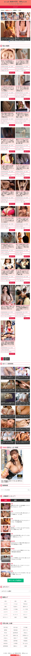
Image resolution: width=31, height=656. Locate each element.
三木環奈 (15, 643)
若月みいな (20, 278)
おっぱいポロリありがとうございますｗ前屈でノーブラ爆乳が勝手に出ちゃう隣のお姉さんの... (22, 167)
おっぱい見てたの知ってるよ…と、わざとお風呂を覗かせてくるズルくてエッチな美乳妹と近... (22, 88)
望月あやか (7, 278)
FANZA (2, 173)
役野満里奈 (5, 646)
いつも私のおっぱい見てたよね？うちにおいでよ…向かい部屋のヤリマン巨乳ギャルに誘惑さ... (7, 88)
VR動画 (2, 70)
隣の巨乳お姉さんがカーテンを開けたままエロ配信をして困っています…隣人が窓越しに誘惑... (22, 115)
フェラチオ (7, 175)
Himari (5, 632)
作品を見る (12, 318)
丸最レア (15, 638)
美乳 (17, 96)
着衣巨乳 (6, 609)
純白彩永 (6, 643)
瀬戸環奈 (15, 640)
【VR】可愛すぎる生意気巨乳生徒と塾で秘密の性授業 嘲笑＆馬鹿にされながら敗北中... (7, 343)
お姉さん (3, 147)
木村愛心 (6, 640)
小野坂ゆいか (25, 635)
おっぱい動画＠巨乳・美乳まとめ (15, 1)
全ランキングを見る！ (15, 580)
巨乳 (6, 70)
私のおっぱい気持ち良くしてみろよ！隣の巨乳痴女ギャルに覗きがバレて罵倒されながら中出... (7, 62)
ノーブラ (18, 175)
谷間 (24, 201)
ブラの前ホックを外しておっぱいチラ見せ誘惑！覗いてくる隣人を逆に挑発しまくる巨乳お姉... (22, 220)
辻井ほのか (21, 199)
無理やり (20, 149)
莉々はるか (25, 643)
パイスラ (25, 611)
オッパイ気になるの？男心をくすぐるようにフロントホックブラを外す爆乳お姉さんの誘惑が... (7, 220)
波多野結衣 (15, 632)
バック (5, 123)
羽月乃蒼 (6, 627)
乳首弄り (15, 606)
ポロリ (21, 175)
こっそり (18, 280)
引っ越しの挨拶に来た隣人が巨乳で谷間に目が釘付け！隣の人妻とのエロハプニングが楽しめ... (7, 167)
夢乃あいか (7, 147)
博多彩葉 (15, 630)
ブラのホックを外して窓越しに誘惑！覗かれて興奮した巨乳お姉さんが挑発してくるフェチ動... (7, 272)
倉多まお (7, 252)
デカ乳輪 (15, 609)
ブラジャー (18, 201)
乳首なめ (25, 603)
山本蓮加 (21, 226)
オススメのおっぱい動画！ (6, 316)
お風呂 (17, 70)
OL (1, 121)
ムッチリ (6, 614)
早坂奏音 (25, 640)
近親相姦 (22, 96)
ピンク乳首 (21, 70)
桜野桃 (5, 630)
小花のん (6, 638)
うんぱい (24, 121)
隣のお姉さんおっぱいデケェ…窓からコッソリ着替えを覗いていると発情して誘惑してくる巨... (7, 141)
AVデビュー (5, 617)
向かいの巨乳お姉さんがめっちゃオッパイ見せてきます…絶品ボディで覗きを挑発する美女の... (22, 246)
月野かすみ (5, 121)
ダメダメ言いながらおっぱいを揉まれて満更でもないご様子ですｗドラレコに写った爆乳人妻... (22, 272)
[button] (8, 41)
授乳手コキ (25, 606)
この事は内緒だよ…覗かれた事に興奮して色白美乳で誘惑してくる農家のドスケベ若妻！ (7, 193)
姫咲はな (22, 147)
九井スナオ (25, 630)
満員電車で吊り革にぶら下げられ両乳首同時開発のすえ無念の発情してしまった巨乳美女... (22, 308)
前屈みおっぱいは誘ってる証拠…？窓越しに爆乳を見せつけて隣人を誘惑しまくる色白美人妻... (22, 193)
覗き (8, 70)
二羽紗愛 (25, 638)
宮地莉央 (22, 68)
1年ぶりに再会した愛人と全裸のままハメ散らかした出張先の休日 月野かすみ (7, 307)
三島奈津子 (22, 173)
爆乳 (21, 280)
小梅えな (6, 226)
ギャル (2, 68)
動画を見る (12, 72)
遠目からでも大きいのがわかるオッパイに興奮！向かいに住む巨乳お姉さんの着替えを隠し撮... (22, 141)
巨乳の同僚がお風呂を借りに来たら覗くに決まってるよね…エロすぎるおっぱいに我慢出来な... (7, 115)
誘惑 (7, 96)
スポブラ (6, 611)
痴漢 (6, 254)
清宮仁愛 (6, 68)
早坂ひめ (24, 94)
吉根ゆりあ (15, 635)
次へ (8, 358)
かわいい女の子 (19, 94)
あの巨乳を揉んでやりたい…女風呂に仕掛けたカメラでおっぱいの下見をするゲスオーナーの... (7, 246)
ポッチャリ (15, 614)
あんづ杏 (6, 635)
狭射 (6, 606)
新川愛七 (6, 173)
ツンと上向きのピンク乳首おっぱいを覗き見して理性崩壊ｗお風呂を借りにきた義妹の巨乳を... (22, 62)
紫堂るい (15, 646)
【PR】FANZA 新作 (5, 314)
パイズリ (6, 603)
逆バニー (25, 614)
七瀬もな (21, 252)
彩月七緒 (15, 627)
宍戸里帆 (25, 627)
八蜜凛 (25, 646)
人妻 (2, 199)
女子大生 (18, 68)
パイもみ (3, 254)
